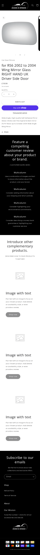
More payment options (20, 113)
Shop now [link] (13, 314)
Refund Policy (9, 491)
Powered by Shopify (25, 549)
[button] (2, 5)
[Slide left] (15, 55)
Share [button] (6, 132)
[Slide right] (24, 55)
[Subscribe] (33, 476)
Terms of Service (10, 495)
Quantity (5, 90)
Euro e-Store (17, 549)
